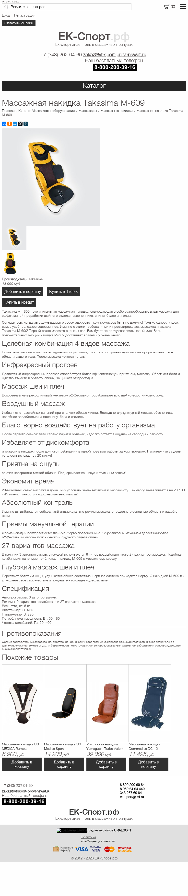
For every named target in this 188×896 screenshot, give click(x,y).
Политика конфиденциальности (98, 839)
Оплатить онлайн (18, 23)
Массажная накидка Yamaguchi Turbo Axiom (105, 746)
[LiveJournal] (26, 124)
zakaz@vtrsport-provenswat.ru (114, 55)
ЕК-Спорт (94, 812)
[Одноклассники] (9, 124)
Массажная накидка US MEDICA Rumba (20, 746)
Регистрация (24, 15)
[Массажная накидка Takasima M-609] (51, 225)
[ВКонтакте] (4, 124)
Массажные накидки (117, 111)
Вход (6, 15)
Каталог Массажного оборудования (46, 111)
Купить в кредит (19, 302)
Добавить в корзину (22, 291)
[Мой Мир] (15, 124)
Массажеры (88, 111)
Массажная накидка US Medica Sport (62, 746)
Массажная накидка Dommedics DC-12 (144, 746)
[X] (20, 124)
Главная (8, 111)
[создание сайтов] (72, 830)
